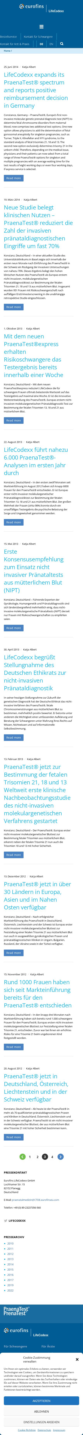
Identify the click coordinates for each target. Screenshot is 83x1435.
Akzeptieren (42, 1401)
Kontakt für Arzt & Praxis (14, 44)
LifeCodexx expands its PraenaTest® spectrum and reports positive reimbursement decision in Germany (36, 90)
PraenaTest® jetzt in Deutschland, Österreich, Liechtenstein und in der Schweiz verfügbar (36, 1087)
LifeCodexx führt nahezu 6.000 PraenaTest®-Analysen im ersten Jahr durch (36, 461)
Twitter (65, 1315)
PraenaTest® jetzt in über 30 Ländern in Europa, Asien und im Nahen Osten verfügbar (37, 895)
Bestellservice (8, 36)
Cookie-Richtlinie (27, 1430)
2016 (10, 1275)
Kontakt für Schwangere (38, 36)
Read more (13, 178)
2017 (10, 1280)
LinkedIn (74, 1315)
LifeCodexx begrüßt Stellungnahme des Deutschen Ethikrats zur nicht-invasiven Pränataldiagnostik (35, 672)
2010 (10, 1243)
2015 (10, 1269)
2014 (10, 1264)
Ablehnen (41, 1411)
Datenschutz (44, 1430)
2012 (10, 1254)
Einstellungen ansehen (42, 1422)
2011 (10, 1248)
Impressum (59, 1430)
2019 (10, 1285)
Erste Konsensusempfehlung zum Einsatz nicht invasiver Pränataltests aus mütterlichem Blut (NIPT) (33, 570)
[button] (77, 1359)
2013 (10, 1259)
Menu (41, 28)
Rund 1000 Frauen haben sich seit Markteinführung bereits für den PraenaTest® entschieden (38, 993)
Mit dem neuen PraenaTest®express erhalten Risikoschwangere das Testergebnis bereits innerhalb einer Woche (33, 355)
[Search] (61, 44)
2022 (10, 1290)
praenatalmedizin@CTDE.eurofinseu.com (35, 1200)
